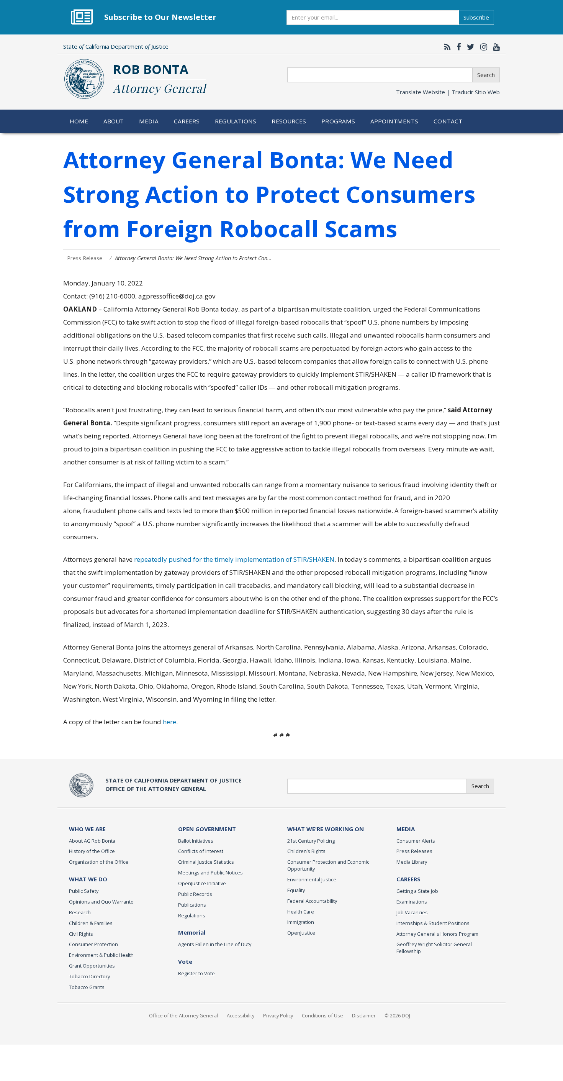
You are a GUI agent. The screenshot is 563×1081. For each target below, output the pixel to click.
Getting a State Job (417, 890)
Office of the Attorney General (183, 1015)
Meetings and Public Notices (210, 872)
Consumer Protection (93, 944)
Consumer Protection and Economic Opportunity (328, 865)
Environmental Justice (311, 879)
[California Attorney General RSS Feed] (445, 46)
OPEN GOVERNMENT (207, 829)
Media (149, 121)
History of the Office (92, 851)
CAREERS (408, 879)
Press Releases (414, 851)
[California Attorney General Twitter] (469, 46)
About (113, 121)
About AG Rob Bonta (92, 840)
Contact (448, 121)
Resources (289, 121)
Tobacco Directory (89, 976)
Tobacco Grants (87, 987)
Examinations (411, 901)
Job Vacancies (412, 912)
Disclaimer (364, 1015)
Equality (296, 890)
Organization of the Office (98, 861)
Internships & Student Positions (433, 923)
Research (80, 912)
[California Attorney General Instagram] (481, 46)
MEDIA (405, 829)
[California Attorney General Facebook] (457, 46)
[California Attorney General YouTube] (494, 46)
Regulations (235, 121)
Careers (187, 121)
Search (486, 75)
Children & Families (91, 923)
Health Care (300, 911)
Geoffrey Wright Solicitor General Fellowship (434, 948)
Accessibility (240, 1015)
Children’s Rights (306, 851)
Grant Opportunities (92, 965)
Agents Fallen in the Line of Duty (214, 944)
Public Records (195, 894)
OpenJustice (301, 932)
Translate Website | (448, 92)
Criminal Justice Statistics (206, 861)
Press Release (84, 258)
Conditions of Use (322, 1015)
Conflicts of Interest (200, 851)
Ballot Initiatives (195, 840)
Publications (192, 904)
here (169, 721)
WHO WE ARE (87, 829)
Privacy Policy (278, 1015)
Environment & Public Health (101, 954)
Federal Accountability (312, 900)
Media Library (411, 861)
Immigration (300, 922)
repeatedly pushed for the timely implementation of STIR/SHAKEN (234, 559)
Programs (338, 121)
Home (79, 121)
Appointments (394, 121)
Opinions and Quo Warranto (101, 901)
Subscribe (476, 17)
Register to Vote (196, 973)
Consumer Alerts (415, 840)
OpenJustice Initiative (202, 883)
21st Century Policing (311, 840)
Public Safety (83, 890)
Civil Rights (81, 933)
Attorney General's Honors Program (437, 933)
